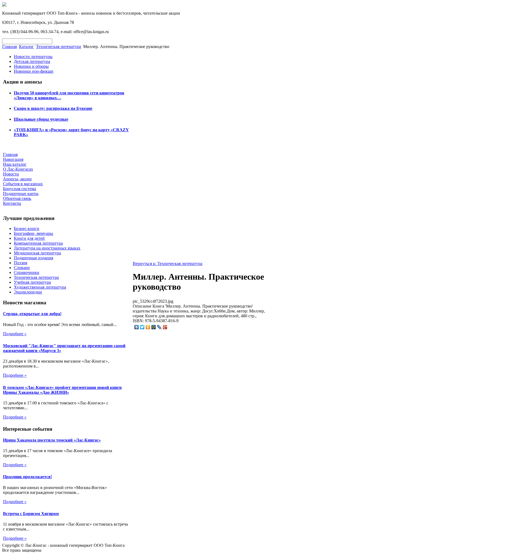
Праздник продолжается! (27, 476)
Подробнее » (15, 333)
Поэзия (20, 262)
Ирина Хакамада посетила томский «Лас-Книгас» (52, 440)
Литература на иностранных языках (47, 248)
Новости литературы (33, 56)
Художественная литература (40, 287)
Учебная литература (32, 282)
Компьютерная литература (38, 243)
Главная (9, 46)
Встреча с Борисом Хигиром (31, 513)
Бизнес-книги (26, 228)
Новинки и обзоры (31, 66)
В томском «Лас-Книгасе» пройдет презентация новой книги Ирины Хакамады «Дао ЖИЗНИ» (62, 390)
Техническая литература (58, 46)
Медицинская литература (37, 253)
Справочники (26, 272)
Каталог (26, 46)
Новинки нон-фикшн (33, 71)
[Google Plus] (165, 327)
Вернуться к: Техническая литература (167, 263)
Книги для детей (29, 238)
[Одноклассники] (148, 327)
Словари (22, 267)
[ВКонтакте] (136, 327)
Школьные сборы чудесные (41, 119)
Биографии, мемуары (33, 233)
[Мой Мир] (154, 327)
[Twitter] (142, 327)
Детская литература (32, 61)
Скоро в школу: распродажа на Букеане (53, 108)
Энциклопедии (28, 292)
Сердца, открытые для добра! (32, 313)
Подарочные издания (33, 257)
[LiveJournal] (159, 327)
